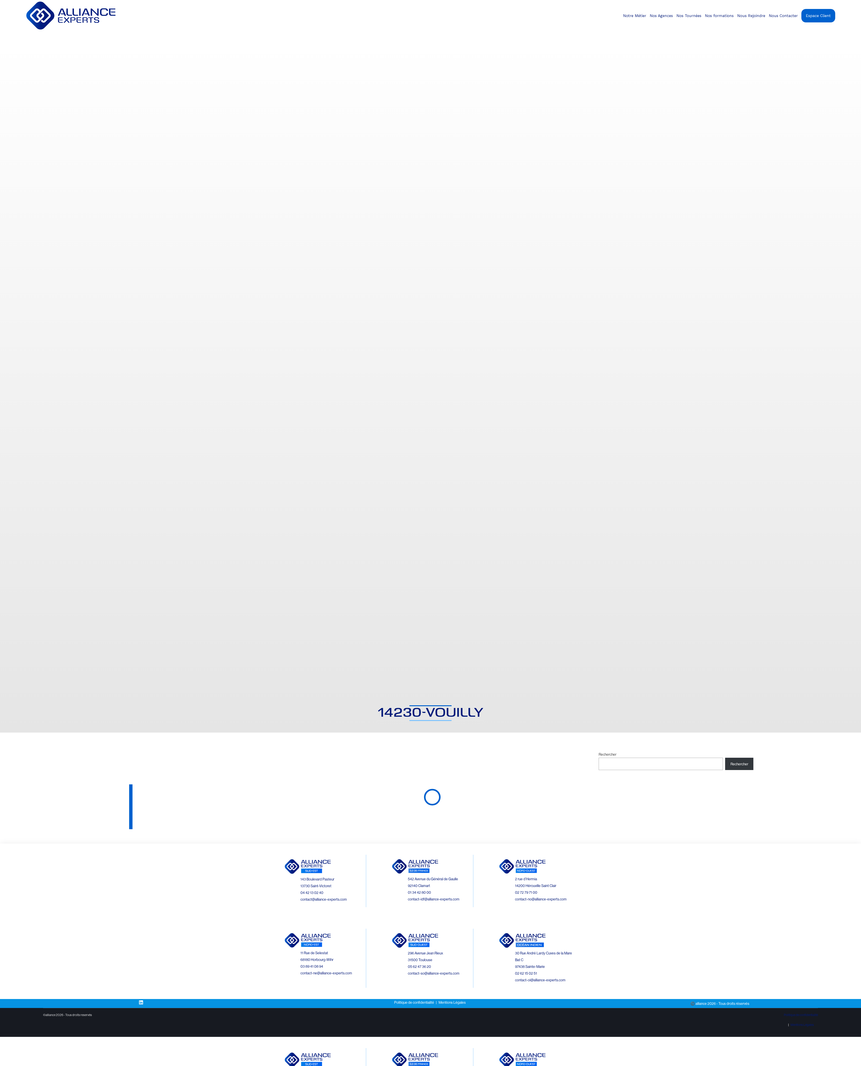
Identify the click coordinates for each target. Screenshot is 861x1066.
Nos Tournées (688, 15)
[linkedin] (844, 34)
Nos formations (719, 15)
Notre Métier (634, 15)
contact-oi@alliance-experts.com (540, 980)
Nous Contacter (783, 15)
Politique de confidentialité (414, 1002)
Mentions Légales (452, 1002)
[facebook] (840, 34)
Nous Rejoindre (751, 15)
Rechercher (607, 754)
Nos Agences (661, 15)
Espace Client (818, 15)
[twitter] (848, 34)
